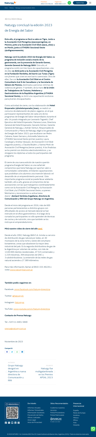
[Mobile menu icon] (90, 3)
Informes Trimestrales (36, 410)
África (75, 420)
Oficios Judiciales (34, 417)
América (76, 415)
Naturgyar (19, 302)
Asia (74, 423)
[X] (9, 423)
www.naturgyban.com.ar (21, 270)
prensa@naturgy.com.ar (15, 328)
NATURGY (15, 434)
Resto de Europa (79, 413)
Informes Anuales (34, 408)
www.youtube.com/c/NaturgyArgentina (32, 309)
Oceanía (76, 425)
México (76, 418)
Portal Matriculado (57, 415)
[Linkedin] (15, 423)
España (76, 410)
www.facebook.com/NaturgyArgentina (32, 289)
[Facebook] (6, 423)
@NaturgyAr (18, 296)
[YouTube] (12, 423)
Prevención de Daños (35, 415)
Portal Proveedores (57, 413)
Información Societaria (36, 413)
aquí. (40, 228)
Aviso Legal (32, 420)
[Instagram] (19, 423)
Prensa (12, 8)
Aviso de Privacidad (35, 422)
